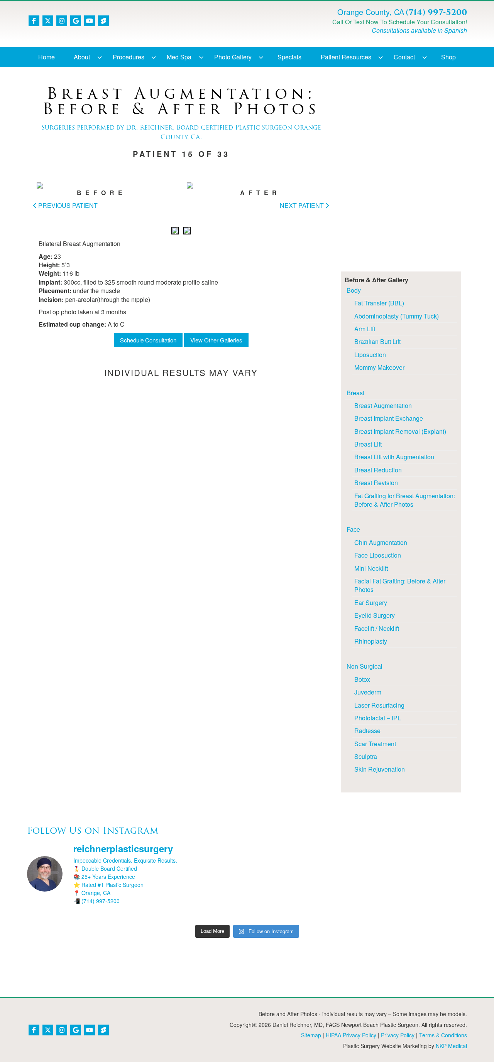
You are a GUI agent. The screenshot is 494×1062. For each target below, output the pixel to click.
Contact (404, 56)
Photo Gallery (233, 56)
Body (354, 290)
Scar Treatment (375, 743)
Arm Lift (364, 328)
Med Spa (179, 56)
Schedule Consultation (148, 340)
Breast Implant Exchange (388, 418)
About (82, 56)
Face (353, 529)
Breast (355, 392)
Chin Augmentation (380, 542)
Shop (448, 56)
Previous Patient (67, 205)
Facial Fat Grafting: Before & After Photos (399, 585)
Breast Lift (368, 444)
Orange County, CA (370, 11)
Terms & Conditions (443, 1035)
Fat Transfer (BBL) (379, 302)
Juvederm (367, 692)
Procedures (128, 56)
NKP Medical (451, 1046)
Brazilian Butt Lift (377, 341)
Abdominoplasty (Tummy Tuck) (396, 316)
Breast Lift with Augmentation (394, 456)
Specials (289, 56)
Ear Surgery (370, 602)
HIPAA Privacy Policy (351, 1035)
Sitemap (311, 1035)
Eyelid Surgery (374, 615)
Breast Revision (376, 482)
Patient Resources (346, 56)
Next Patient (302, 205)
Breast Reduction (378, 469)
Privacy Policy (397, 1035)
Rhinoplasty (370, 641)
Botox (362, 679)
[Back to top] (469, 1037)
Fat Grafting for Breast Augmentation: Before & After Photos (404, 500)
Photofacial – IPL (377, 717)
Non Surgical (364, 666)
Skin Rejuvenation (379, 769)
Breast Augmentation (383, 405)
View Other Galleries (216, 340)
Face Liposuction (377, 555)
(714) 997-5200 (436, 12)
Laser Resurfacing (379, 705)
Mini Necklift (371, 568)
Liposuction (370, 354)
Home (46, 56)
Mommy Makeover (379, 367)
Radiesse (367, 730)
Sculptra (365, 756)
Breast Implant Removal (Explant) (400, 431)
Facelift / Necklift (376, 628)
